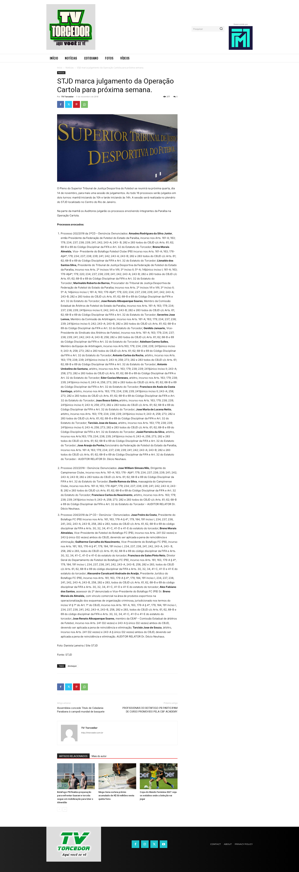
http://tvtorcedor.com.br (92, 732)
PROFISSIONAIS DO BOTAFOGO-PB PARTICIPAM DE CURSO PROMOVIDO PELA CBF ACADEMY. (150, 709)
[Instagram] (145, 844)
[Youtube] (163, 844)
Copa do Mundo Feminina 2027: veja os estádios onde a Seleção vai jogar (158, 795)
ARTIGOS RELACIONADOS (73, 756)
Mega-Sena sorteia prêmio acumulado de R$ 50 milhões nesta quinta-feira (116, 795)
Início (59, 67)
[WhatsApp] (84, 104)
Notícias (70, 67)
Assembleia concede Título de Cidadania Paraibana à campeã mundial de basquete (81, 709)
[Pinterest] (76, 104)
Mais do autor (99, 756)
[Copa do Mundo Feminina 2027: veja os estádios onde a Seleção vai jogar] (159, 776)
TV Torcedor (67, 96)
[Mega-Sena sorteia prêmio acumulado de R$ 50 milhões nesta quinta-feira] (117, 776)
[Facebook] (60, 104)
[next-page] (65, 809)
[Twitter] (68, 104)
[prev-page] (59, 809)
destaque (72, 666)
